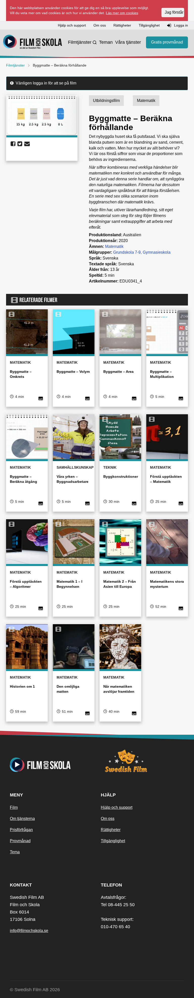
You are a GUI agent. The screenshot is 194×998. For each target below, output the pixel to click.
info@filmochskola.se (29, 930)
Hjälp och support (116, 807)
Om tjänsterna (22, 818)
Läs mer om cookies (122, 13)
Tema (15, 852)
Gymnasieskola (157, 252)
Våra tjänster (128, 42)
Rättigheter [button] (122, 25)
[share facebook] (13, 144)
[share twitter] (20, 144)
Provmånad (20, 841)
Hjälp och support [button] (72, 25)
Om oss (107, 818)
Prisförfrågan (21, 830)
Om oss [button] (99, 25)
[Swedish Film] (142, 761)
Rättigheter (110, 830)
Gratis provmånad (167, 42)
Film (14, 807)
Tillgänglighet (113, 841)
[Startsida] (32, 42)
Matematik (114, 246)
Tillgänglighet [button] (149, 25)
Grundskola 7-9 (127, 252)
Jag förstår (174, 12)
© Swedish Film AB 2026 (35, 989)
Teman (106, 42)
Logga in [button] (180, 25)
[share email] (27, 144)
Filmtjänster (79, 42)
